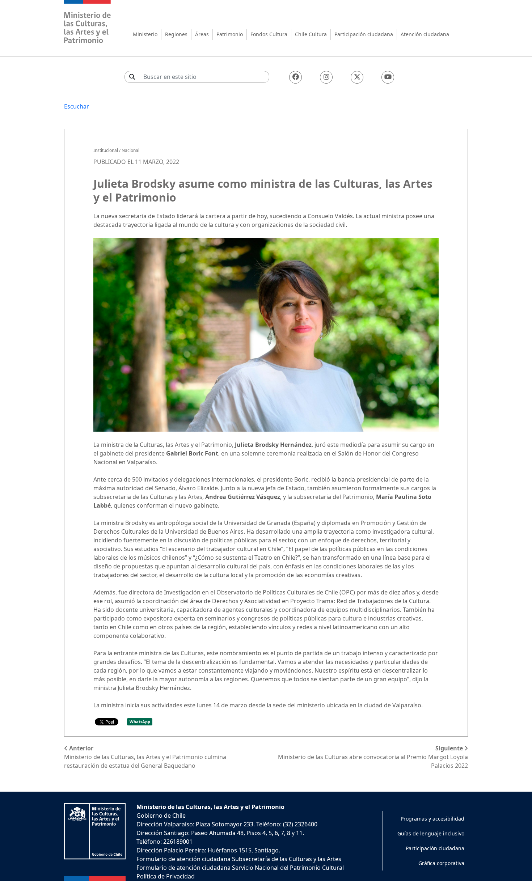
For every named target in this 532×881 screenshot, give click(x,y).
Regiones (176, 34)
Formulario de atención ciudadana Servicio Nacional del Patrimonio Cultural (240, 868)
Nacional (130, 150)
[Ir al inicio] (87, 22)
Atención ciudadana (425, 34)
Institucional (105, 150)
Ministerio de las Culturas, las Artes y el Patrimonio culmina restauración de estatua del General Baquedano (145, 757)
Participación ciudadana (363, 34)
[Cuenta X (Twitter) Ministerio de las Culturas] (357, 77)
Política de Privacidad (165, 876)
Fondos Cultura (268, 34)
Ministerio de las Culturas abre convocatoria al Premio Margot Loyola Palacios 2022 (373, 757)
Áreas (202, 34)
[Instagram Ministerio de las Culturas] (326, 77)
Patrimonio (229, 34)
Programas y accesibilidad (432, 818)
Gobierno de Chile (161, 815)
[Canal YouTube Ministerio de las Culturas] (387, 77)
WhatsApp (140, 721)
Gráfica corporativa (441, 863)
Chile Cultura (311, 34)
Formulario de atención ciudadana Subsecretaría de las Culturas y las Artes (238, 859)
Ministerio (145, 34)
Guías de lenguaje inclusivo (430, 833)
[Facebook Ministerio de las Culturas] (295, 77)
